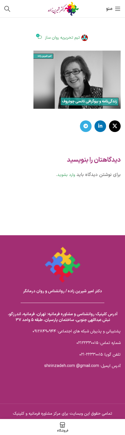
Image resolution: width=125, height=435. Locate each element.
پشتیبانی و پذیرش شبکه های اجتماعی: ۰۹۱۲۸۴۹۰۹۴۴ (77, 331)
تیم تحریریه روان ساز (62, 38)
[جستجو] (7, 9)
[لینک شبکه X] (115, 126)
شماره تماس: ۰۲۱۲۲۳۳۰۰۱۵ (98, 343)
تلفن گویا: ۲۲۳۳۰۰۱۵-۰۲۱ (100, 355)
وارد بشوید (66, 175)
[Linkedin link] (100, 126)
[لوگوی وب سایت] (62, 9)
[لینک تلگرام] (86, 126)
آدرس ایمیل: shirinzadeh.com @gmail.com (82, 366)
